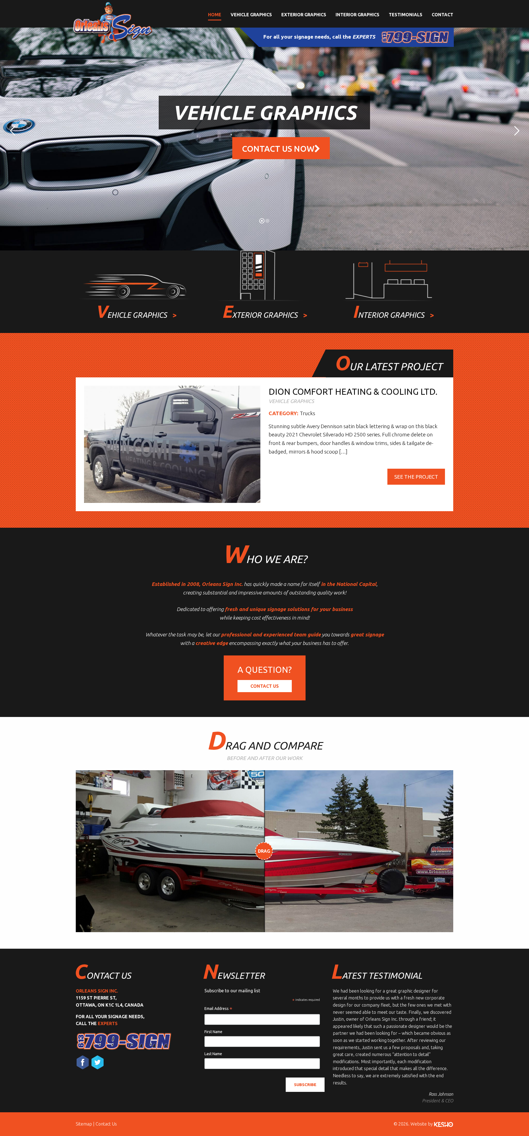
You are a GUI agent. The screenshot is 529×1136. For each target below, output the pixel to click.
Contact (442, 14)
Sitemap (84, 1123)
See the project (416, 477)
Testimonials (405, 14)
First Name (213, 1032)
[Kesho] (443, 1123)
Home (214, 14)
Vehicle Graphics (251, 14)
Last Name (213, 1054)
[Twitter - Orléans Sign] (97, 1062)
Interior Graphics (357, 14)
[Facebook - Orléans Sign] (83, 1062)
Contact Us (264, 686)
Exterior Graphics (303, 14)
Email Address (218, 1009)
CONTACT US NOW (278, 148)
